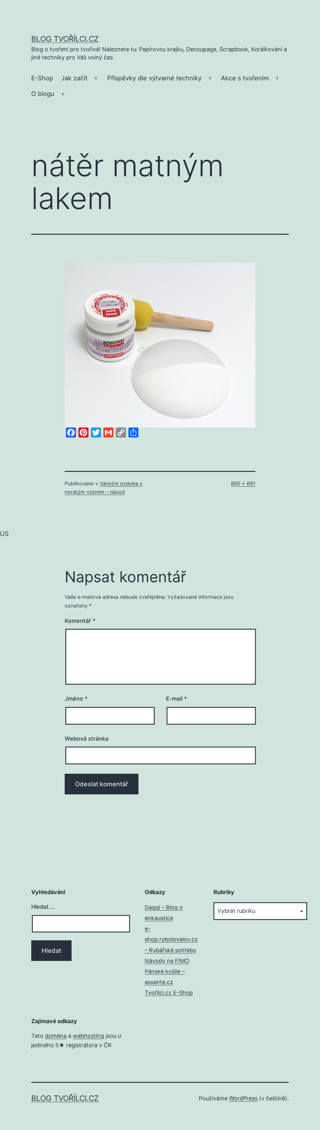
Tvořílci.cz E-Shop (169, 992)
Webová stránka (86, 738)
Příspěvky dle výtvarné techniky (154, 78)
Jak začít (74, 78)
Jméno (76, 698)
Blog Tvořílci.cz (65, 38)
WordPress (243, 1098)
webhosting (88, 1035)
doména (56, 1035)
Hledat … (43, 906)
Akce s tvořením (245, 78)
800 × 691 (243, 483)
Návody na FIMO (167, 961)
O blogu (42, 94)
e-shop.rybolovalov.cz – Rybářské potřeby (171, 939)
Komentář (80, 621)
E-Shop (42, 78)
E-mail (176, 698)
